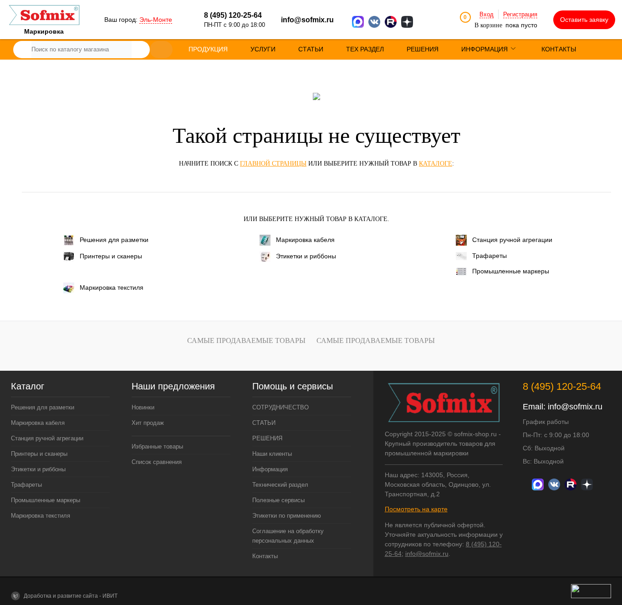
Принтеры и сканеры (111, 256)
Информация (270, 469)
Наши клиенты (272, 453)
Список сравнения (157, 462)
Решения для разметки (114, 239)
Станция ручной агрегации (512, 239)
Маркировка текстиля (111, 287)
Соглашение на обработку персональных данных (288, 536)
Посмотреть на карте (416, 509)
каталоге (435, 163)
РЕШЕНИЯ (267, 438)
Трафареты (489, 255)
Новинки (143, 407)
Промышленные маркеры (510, 271)
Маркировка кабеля (305, 239)
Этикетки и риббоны (306, 256)
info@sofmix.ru (307, 20)
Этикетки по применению (286, 515)
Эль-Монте (155, 19)
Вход (486, 14)
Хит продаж (148, 422)
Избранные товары (157, 446)
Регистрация (520, 14)
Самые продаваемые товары (246, 340)
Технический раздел (280, 484)
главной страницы (273, 163)
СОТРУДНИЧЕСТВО (280, 407)
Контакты (265, 556)
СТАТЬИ (263, 422)
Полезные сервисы (278, 500)
